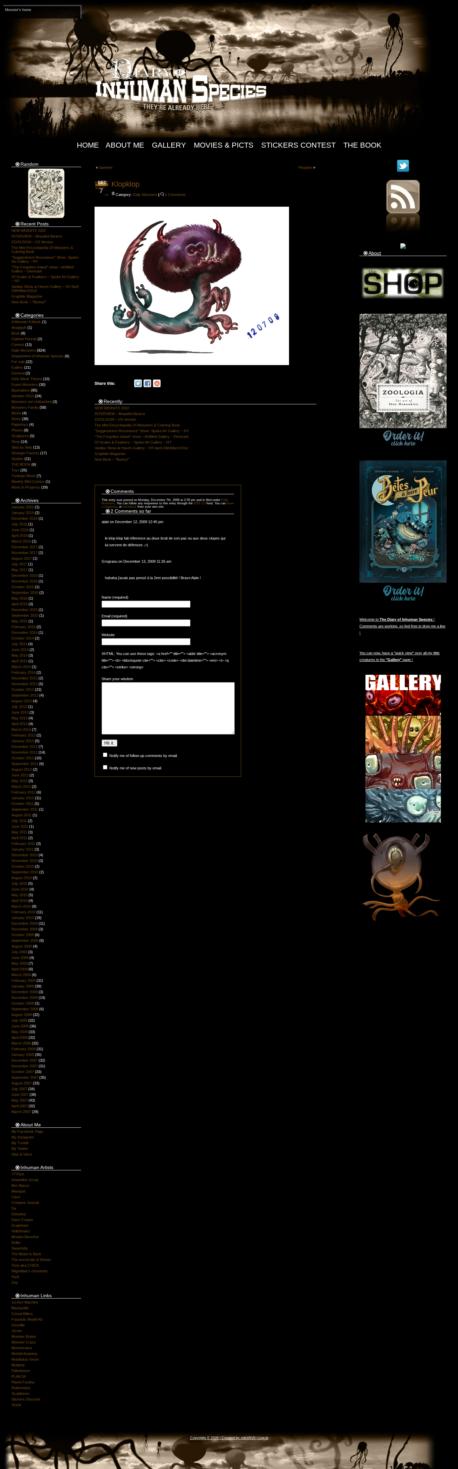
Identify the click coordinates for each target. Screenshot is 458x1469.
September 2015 (24, 615)
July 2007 (19, 1089)
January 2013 (22, 741)
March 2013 (21, 729)
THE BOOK (21, 464)
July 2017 (19, 564)
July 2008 (19, 1020)
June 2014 (19, 650)
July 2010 (19, 883)
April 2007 (19, 1106)
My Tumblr (20, 1143)
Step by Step (21, 447)
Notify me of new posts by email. (135, 768)
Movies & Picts (223, 145)
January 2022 (22, 507)
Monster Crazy (23, 1342)
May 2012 (19, 781)
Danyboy (18, 1214)
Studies (17, 459)
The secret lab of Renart (31, 1260)
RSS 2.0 (200, 503)
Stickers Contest (298, 145)
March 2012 (21, 786)
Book (15, 333)
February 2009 (23, 980)
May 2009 (19, 963)
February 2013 (23, 735)
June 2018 (19, 530)
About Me (125, 145)
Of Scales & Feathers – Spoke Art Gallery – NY (133, 442)
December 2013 (24, 678)
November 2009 (24, 929)
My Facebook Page (27, 1131)
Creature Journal (25, 1203)
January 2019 (22, 513)
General (17, 373)
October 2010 (22, 866)
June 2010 (19, 889)
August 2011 (21, 815)
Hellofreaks (20, 1231)
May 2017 (19, 570)
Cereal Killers (22, 1314)
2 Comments (175, 195)
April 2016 (19, 604)
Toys (15, 470)
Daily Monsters (23, 350)
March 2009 (21, 975)
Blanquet (18, 1191)
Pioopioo (305, 167)
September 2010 (24, 872)
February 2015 (23, 627)
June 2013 (19, 712)
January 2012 (22, 798)
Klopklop (125, 184)
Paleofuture (20, 1371)
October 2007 (22, 1072)
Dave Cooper (22, 1220)
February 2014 (23, 672)
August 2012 (21, 769)
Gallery (169, 145)
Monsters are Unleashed (31, 402)
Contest (17, 345)
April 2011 (19, 838)
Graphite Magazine (26, 296)
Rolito (15, 1242)
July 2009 (19, 952)
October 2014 (22, 638)
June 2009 (19, 958)
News (16, 419)
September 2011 (24, 809)
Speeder (106, 167)
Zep (14, 1282)
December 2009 (24, 923)
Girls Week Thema (26, 379)
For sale (18, 362)
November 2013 (24, 684)
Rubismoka (20, 1388)
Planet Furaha (22, 1382)
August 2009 (21, 946)
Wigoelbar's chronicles (29, 1271)
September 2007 (24, 1077)
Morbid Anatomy (24, 1354)
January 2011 (22, 849)
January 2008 (22, 1055)
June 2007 (19, 1095)
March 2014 (21, 667)
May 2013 (19, 718)
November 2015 (24, 610)
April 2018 (19, 536)
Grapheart (19, 1225)
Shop (15, 442)
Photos (17, 430)
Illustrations (20, 390)
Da (13, 1208)
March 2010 (21, 906)
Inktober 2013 (22, 396)
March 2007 (21, 1112)
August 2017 (21, 558)
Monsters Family (25, 407)
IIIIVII (251, 1438)
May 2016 (19, 598)
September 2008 (24, 1009)
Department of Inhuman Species (37, 356)
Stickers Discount (25, 1399)
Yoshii (16, 1405)
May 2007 (19, 1100)
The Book (362, 145)
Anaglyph (18, 327)
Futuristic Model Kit (26, 1319)
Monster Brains (23, 1336)
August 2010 (21, 878)
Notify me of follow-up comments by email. (143, 756)
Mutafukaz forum (25, 1359)
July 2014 (19, 644)
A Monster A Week (26, 322)
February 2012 (23, 792)
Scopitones (20, 1393)
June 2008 (19, 1026)
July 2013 (19, 707)
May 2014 (19, 655)
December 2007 (24, 1060)
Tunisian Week (23, 476)
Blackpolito (20, 1308)
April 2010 (19, 901)
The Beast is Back (26, 1254)
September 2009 (24, 941)
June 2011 (19, 826)
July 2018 (19, 524)
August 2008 (21, 1015)
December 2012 (24, 747)
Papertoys (19, 424)
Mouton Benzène (25, 1237)
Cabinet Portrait (24, 339)
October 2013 (22, 690)
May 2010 (19, 895)
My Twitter (19, 1149)
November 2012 (24, 752)
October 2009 (22, 935)
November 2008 (24, 998)
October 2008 (22, 1003)
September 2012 (24, 764)
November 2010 (24, 861)
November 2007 (24, 1066)
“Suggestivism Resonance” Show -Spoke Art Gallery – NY (142, 431)
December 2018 (24, 518)
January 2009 (22, 986)
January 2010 (22, 918)
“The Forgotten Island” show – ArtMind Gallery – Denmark (142, 437)
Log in (263, 1438)
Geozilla (17, 1325)
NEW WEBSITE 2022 (28, 231)
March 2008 (21, 1043)
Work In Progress (25, 487)
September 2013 (24, 695)
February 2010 (23, 912)
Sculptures (20, 436)
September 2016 (24, 593)
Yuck (15, 1277)
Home (88, 145)
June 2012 (19, 775)
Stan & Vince (21, 1154)
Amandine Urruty (25, 1180)
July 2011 (19, 821)
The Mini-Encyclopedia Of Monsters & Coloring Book (137, 425)
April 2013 (19, 724)
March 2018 (21, 541)
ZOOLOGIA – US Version (32, 242)
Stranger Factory (25, 453)
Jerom (16, 1331)
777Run (17, 1174)
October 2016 (22, 587)
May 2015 (19, 621)
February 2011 (23, 844)
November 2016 (24, 581)
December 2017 (24, 547)
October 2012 (22, 758)
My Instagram (22, 1137)
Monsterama (21, 1348)
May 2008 (19, 1032)
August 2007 (21, 1083)
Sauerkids (19, 1248)
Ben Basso (20, 1185)
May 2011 (19, 832)
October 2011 (22, 804)
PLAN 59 (18, 1376)
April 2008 (19, 1037)
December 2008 (24, 992)
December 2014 (24, 632)
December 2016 (24, 575)
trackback (129, 506)
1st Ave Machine (24, 1302)
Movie (16, 413)
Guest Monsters (24, 385)
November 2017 (24, 553)
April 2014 (19, 661)
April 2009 (19, 969)
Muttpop (17, 1365)
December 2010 (24, 855)
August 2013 (21, 701)
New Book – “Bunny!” (28, 302)
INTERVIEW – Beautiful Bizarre (36, 236)
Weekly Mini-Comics (28, 481)
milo (244, 1438)
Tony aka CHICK (25, 1265)
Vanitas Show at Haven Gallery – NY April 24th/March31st (141, 448)
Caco (15, 1197)
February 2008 (23, 1049)
